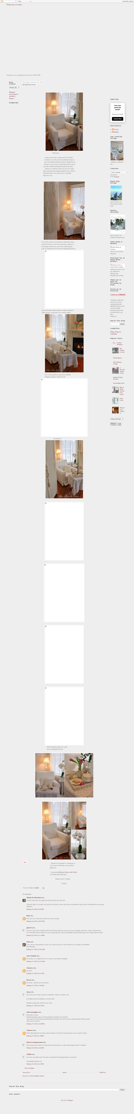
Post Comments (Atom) (37, 1076)
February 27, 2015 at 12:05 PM (35, 1024)
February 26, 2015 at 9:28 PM (35, 909)
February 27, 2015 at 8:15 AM (35, 1006)
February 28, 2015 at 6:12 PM (35, 1064)
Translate (116, 177)
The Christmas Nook (122, 350)
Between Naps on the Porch (68, 872)
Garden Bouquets (120, 343)
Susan (28, 992)
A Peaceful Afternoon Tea (122, 370)
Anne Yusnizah (31, 956)
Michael (116, 132)
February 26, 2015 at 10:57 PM (35, 921)
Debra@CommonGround (34, 1042)
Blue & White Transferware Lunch (122, 390)
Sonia (28, 942)
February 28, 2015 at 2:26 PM (35, 1048)
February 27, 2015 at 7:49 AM (35, 985)
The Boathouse (117, 358)
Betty (28, 916)
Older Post (103, 1072)
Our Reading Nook (118, 383)
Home (64, 1072)
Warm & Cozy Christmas (122, 410)
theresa (29, 980)
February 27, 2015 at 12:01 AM (36, 949)
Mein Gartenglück (32, 1012)
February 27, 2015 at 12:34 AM (36, 961)
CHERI (29, 1054)
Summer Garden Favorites (118, 378)
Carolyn (116, 129)
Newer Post (26, 1072)
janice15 (29, 928)
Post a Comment (29, 1068)
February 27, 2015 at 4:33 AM (35, 973)
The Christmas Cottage (117, 363)
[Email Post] (43, 888)
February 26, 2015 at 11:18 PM (35, 935)
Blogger (70, 1100)
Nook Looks (121, 399)
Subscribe (118, 119)
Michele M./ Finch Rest (34, 897)
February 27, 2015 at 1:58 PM (35, 1036)
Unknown (30, 968)
